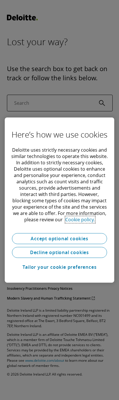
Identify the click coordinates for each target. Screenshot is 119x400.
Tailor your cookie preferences (60, 267)
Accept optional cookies (59, 238)
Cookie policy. (80, 219)
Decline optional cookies (59, 252)
